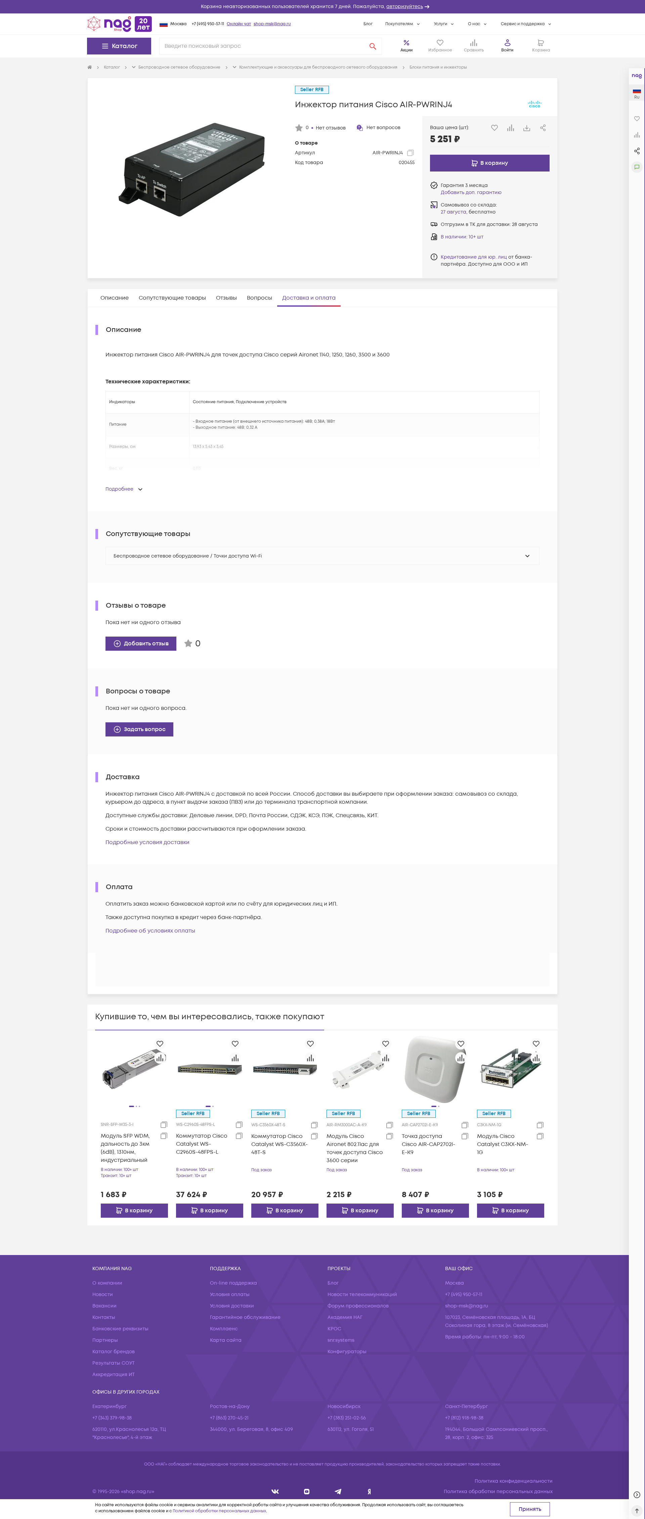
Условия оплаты (230, 1294)
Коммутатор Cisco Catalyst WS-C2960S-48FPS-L (201, 1144)
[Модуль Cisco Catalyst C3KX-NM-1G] (510, 1069)
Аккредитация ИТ (113, 1374)
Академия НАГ (345, 1317)
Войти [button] (507, 50)
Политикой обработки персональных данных (219, 1511)
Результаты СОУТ (113, 1363)
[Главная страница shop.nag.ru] (119, 24)
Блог (368, 24)
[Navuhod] (307, 1491)
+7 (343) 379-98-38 (112, 1418)
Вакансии (104, 1306)
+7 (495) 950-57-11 (208, 24)
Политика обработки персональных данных (498, 1491)
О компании (107, 1283)
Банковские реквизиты (120, 1329)
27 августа (453, 212)
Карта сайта (226, 1340)
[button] (322, 6)
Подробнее (119, 489)
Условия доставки (232, 1306)
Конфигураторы (347, 1352)
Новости (102, 1294)
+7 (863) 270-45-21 (229, 1418)
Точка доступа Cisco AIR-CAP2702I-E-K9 (428, 1144)
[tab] (114, 298)
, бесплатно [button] (468, 212)
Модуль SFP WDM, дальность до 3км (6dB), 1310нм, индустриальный (125, 1148)
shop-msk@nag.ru (272, 24)
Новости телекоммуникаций (362, 1294)
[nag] (369, 1491)
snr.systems (341, 1340)
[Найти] (373, 46)
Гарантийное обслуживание (245, 1317)
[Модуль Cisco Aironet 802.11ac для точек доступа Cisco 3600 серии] (360, 1069)
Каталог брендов (113, 1352)
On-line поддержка (233, 1283)
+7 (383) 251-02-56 (347, 1418)
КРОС (334, 1329)
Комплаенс (224, 1329)
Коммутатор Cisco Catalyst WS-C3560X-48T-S (279, 1144)
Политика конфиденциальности (514, 1481)
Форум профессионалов (358, 1306)
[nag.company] (275, 1491)
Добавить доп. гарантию (471, 192)
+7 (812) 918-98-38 (464, 1418)
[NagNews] (338, 1491)
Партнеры (105, 1340)
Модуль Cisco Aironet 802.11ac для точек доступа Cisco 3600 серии (355, 1148)
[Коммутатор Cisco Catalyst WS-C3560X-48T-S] (284, 1069)
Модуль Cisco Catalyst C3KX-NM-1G (502, 1144)
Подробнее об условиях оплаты (150, 931)
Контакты (103, 1317)
